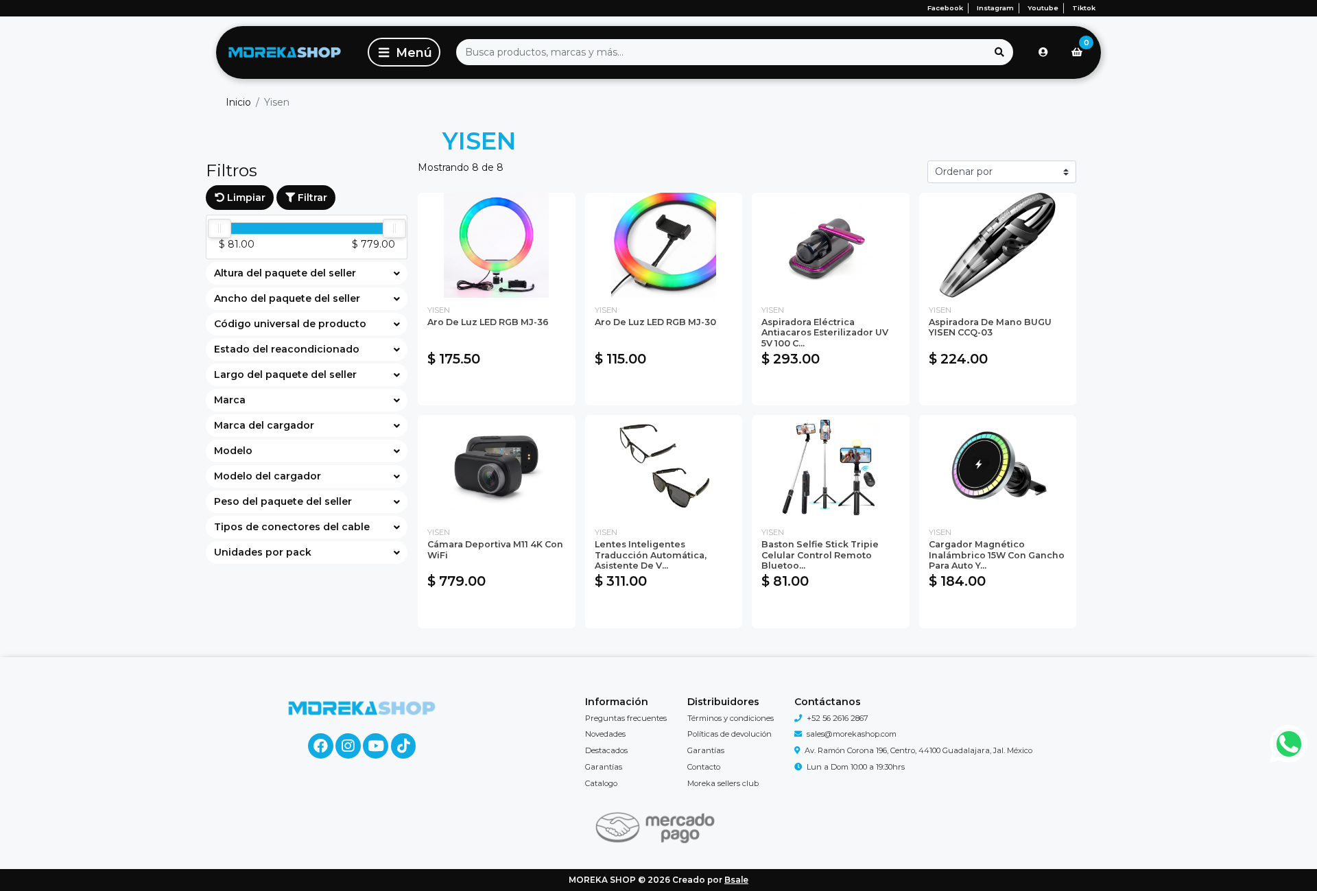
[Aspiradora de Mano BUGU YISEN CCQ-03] (998, 245)
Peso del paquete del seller (283, 501)
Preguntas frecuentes (626, 718)
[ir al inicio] (362, 707)
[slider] (219, 228)
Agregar (496, 388)
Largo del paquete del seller (285, 374)
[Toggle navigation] (404, 52)
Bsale (736, 880)
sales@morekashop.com (852, 734)
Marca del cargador (264, 425)
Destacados (606, 750)
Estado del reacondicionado (286, 349)
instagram (995, 8)
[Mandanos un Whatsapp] (1289, 744)
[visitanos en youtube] (375, 746)
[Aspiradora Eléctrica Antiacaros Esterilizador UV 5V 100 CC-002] (831, 245)
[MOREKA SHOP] (285, 52)
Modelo (233, 450)
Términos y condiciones (730, 718)
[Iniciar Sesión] (1043, 52)
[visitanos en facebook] (320, 746)
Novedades (605, 734)
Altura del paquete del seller (285, 273)
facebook (945, 8)
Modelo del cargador (267, 476)
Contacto (703, 767)
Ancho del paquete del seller (287, 298)
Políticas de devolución (729, 734)
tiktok (1083, 8)
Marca (230, 400)
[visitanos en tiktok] (403, 746)
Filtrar (311, 197)
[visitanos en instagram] (348, 746)
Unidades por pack (262, 552)
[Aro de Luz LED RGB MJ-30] (664, 245)
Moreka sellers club (723, 783)
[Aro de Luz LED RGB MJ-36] (497, 245)
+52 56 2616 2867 (837, 718)
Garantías (603, 767)
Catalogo (601, 783)
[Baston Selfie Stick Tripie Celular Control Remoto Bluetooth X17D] (831, 467)
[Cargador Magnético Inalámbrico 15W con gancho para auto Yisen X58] (998, 467)
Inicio (238, 102)
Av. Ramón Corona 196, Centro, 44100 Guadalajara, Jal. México (918, 750)
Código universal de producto (290, 324)
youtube (1043, 8)
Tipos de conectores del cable (292, 527)
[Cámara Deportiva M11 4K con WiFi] (497, 467)
